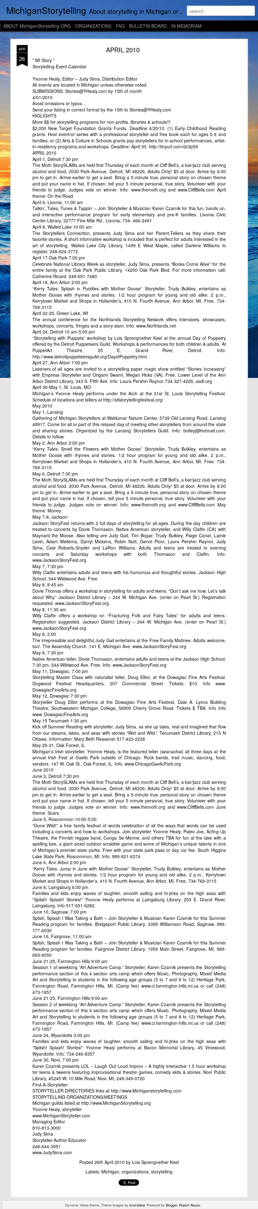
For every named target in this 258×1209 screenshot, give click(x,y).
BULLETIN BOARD (148, 26)
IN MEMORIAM (186, 26)
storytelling (161, 1171)
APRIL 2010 (123, 49)
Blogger (171, 1204)
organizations (135, 1171)
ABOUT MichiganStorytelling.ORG (37, 26)
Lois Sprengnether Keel (155, 1162)
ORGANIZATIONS (93, 26)
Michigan (110, 1171)
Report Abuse (189, 1204)
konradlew (137, 1204)
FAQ (120, 26)
